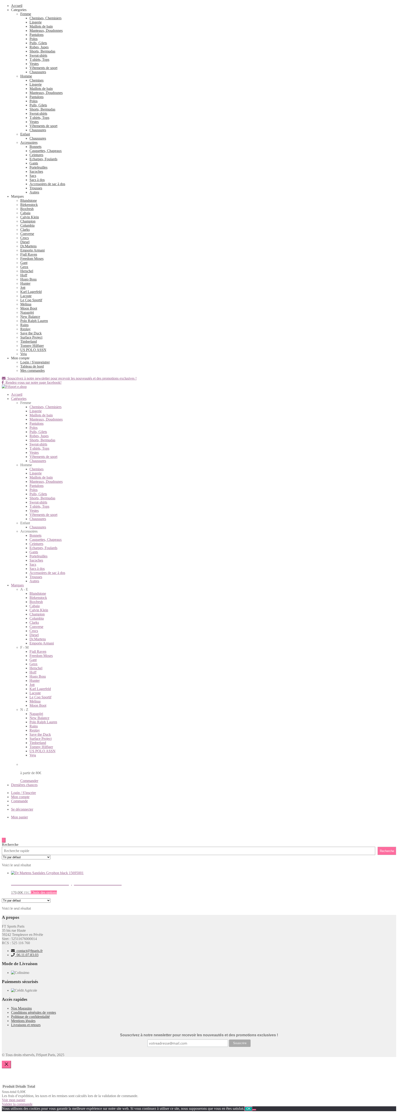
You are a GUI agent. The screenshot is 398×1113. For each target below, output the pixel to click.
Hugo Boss (28, 279)
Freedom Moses (32, 259)
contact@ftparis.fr (29, 951)
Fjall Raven (28, 254)
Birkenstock (29, 205)
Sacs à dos (37, 180)
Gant (23, 263)
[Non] (254, 1109)
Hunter (25, 283)
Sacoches (36, 171)
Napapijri (27, 312)
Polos (33, 39)
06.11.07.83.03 (26, 955)
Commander (29, 781)
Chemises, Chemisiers (45, 18)
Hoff (23, 275)
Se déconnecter (22, 809)
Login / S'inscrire (23, 793)
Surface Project (31, 337)
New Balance (30, 317)
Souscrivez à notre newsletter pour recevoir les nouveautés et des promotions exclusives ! (71, 378)
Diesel (24, 242)
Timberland (28, 341)
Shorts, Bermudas (42, 51)
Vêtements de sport (43, 68)
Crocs (24, 238)
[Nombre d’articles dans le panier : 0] (4, 840)
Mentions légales (23, 1021)
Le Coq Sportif (31, 300)
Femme (25, 14)
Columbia (27, 225)
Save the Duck (31, 333)
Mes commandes (32, 370)
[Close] (6, 1064)
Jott (22, 288)
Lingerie (35, 22)
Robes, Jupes (39, 47)
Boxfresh (27, 209)
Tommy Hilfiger (32, 346)
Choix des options (44, 892)
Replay (25, 329)
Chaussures (37, 72)
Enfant (25, 134)
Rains (24, 325)
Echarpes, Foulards (43, 159)
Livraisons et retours (26, 1025)
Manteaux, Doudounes (46, 93)
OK (248, 1108)
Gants (33, 163)
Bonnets (35, 147)
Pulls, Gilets (38, 43)
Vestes (34, 64)
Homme (26, 76)
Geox (24, 267)
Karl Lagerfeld (31, 292)
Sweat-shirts (38, 55)
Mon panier (19, 817)
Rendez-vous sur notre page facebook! (32, 382)
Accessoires (29, 142)
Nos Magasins (21, 1008)
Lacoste (26, 296)
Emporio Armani (32, 250)
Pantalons (36, 35)
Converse (27, 234)
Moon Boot (28, 308)
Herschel (26, 271)
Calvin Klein (29, 217)
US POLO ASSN (33, 350)
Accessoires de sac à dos (47, 184)
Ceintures (36, 155)
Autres (34, 192)
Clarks (25, 229)
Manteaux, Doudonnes (46, 30)
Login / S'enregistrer (35, 362)
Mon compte (20, 797)
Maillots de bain (41, 26)
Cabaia (25, 213)
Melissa (25, 304)
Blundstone (28, 200)
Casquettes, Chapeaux (45, 151)
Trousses (35, 188)
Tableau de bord (32, 366)
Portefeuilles (38, 167)
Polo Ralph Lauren (34, 321)
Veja (23, 354)
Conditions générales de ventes (33, 1012)
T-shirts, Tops (39, 60)
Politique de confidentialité (30, 1017)
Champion (27, 221)
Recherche (10, 844)
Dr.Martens (28, 246)
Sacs (32, 176)
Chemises (36, 80)
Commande (19, 801)
